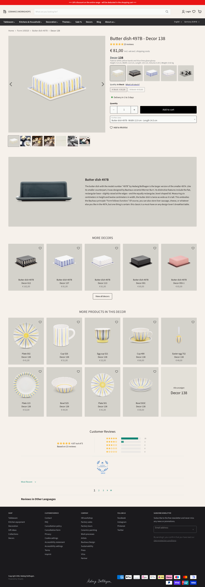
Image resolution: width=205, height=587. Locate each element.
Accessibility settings (54, 546)
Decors (89, 21)
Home (11, 30)
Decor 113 (102, 283)
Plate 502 (26, 353)
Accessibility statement (55, 542)
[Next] (102, 84)
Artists (83, 538)
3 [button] (103, 490)
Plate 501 (102, 403)
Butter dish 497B (40, 30)
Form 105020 (23, 30)
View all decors (102, 296)
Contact (48, 518)
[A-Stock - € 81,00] (119, 92)
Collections (13, 534)
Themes (66, 21)
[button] (117, 44)
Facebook (121, 518)
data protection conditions (165, 540)
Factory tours (86, 526)
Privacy (48, 534)
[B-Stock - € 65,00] (136, 92)
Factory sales (86, 522)
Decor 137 (64, 283)
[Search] (167, 11)
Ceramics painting (89, 530)
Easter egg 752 (179, 353)
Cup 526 (64, 353)
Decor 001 (140, 283)
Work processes (87, 534)
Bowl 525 (64, 403)
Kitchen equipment (16, 522)
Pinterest (121, 526)
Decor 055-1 (178, 283)
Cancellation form (52, 530)
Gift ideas (12, 530)
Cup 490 (140, 353)
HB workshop (87, 518)
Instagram (121, 522)
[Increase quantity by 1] (134, 110)
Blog (99, 21)
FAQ (46, 522)
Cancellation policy (53, 526)
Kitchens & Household (30, 21)
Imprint (48, 554)
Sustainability (87, 546)
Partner (84, 558)
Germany (190, 22)
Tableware (8, 21)
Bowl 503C (141, 403)
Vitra (83, 554)
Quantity (114, 103)
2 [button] (98, 490)
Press (83, 550)
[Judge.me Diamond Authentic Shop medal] (102, 466)
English (177, 22)
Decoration (51, 21)
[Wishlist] (193, 11)
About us (109, 21)
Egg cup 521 (102, 353)
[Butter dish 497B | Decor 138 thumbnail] (13, 141)
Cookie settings (51, 538)
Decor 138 (26, 357)
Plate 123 (26, 403)
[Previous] (11, 84)
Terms (47, 550)
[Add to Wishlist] (40, 248)
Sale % (78, 21)
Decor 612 (26, 283)
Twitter (120, 530)
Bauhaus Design (88, 542)
